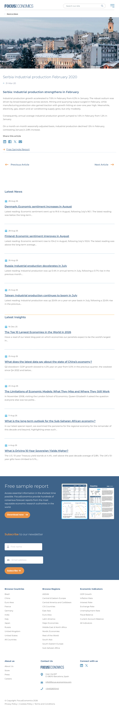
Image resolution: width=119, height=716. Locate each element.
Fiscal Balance (86, 615)
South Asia (47, 640)
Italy (7, 619)
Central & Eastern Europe (54, 598)
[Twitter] (86, 665)
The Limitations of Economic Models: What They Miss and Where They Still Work (57, 391)
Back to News (12, 14)
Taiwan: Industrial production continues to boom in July (41, 295)
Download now (15, 514)
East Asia (46, 611)
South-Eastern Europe (52, 644)
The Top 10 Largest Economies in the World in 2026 (38, 332)
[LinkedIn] (81, 665)
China (7, 598)
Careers (8, 679)
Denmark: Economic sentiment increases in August (38, 206)
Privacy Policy (11, 704)
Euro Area (9, 602)
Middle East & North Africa (54, 627)
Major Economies (50, 623)
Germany (9, 611)
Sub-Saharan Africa (51, 648)
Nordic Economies (51, 631)
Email (8, 554)
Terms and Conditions (45, 704)
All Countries (11, 640)
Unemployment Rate (90, 611)
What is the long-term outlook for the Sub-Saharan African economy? (50, 421)
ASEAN (45, 594)
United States (11, 635)
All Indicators (86, 623)
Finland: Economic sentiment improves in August (37, 236)
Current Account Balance (92, 619)
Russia (8, 627)
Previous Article (20, 164)
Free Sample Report (18, 149)
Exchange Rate (87, 606)
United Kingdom (12, 631)
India (7, 615)
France (8, 606)
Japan (7, 623)
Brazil (7, 594)
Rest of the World (50, 635)
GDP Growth (86, 594)
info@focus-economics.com (58, 682)
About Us (9, 666)
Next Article (101, 164)
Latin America (48, 619)
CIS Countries (48, 606)
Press (7, 674)
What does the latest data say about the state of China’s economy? (48, 361)
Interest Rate (86, 602)
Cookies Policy (26, 704)
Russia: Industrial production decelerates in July (36, 265)
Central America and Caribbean (56, 602)
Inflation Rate (86, 598)
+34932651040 (52, 689)
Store (7, 670)
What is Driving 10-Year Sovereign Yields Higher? (36, 450)
